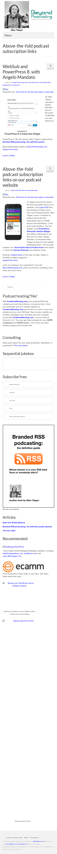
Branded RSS (7, 85)
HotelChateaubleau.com (13, 553)
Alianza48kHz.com (11, 844)
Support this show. (10, 149)
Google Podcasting (18, 82)
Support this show (10, 260)
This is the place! (21, 345)
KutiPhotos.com (30, 553)
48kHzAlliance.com (38, 841)
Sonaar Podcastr (21, 250)
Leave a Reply (9, 155)
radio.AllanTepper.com (12, 556)
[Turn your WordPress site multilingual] (13, 547)
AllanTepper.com (22, 844)
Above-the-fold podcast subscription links (37, 82)
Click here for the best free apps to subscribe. (35, 92)
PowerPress (16, 85)
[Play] (5, 89)
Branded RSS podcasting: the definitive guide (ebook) (27, 527)
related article (16, 255)
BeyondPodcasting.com (37, 147)
